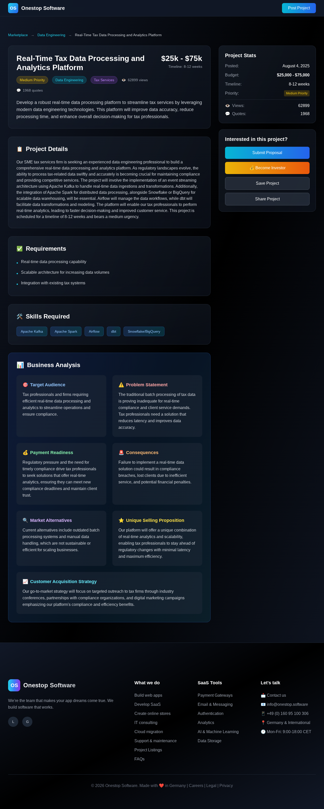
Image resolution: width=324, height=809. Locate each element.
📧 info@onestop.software (284, 704)
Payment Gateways (215, 695)
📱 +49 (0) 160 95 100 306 (285, 713)
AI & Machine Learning (218, 732)
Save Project (267, 183)
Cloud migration (148, 732)
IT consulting (145, 722)
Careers (196, 785)
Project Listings (148, 750)
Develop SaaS (147, 704)
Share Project (267, 199)
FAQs (139, 759)
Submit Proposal (267, 153)
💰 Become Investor (267, 168)
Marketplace (18, 35)
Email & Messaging (215, 704)
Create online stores (152, 713)
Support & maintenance (155, 741)
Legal (211, 785)
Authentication (211, 713)
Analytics (206, 722)
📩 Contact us (273, 695)
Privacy (226, 785)
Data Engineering (51, 35)
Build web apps (148, 695)
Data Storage (209, 741)
